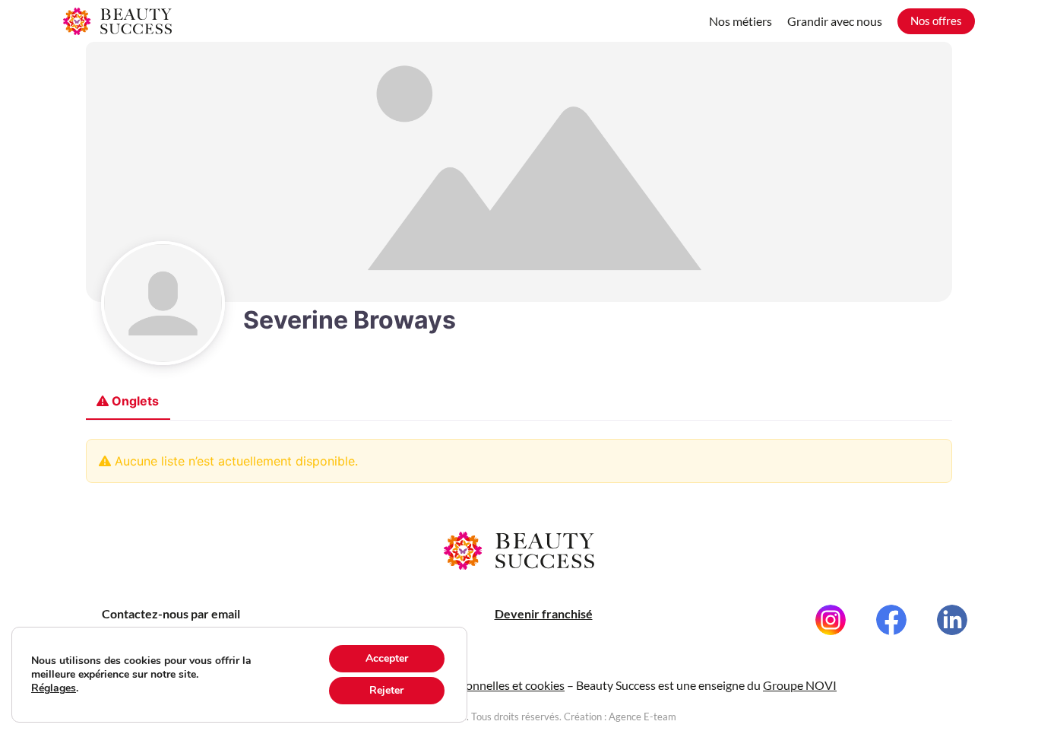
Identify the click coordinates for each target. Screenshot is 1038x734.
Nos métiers (740, 21)
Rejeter (386, 690)
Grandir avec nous (834, 21)
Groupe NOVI (800, 685)
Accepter (387, 658)
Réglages (53, 688)
